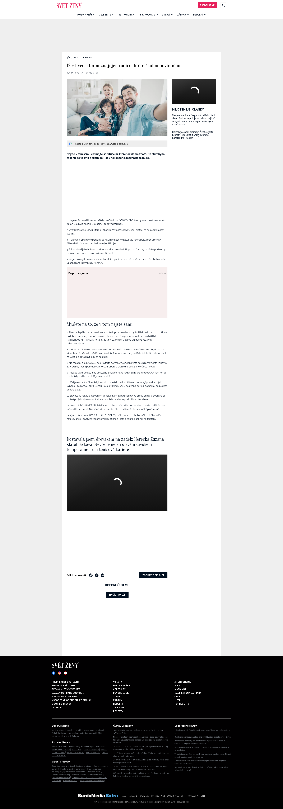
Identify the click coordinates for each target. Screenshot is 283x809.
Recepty (118, 711)
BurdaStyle (173, 796)
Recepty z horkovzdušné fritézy (92, 780)
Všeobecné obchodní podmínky (72, 700)
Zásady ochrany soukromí (68, 693)
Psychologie (147, 15)
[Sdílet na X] (96, 575)
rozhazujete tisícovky (155, 363)
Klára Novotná (75, 73)
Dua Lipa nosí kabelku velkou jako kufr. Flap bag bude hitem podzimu (203, 737)
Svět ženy (144, 796)
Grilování (75, 736)
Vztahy (78, 57)
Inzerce (57, 707)
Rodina (89, 57)
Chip (177, 696)
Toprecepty (182, 704)
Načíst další (117, 595)
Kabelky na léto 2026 (75, 752)
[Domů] (69, 5)
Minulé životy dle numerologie (81, 747)
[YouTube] (65, 673)
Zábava (181, 15)
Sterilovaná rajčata (83, 766)
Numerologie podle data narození (82, 733)
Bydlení (198, 15)
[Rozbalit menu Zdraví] (171, 15)
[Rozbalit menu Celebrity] (112, 15)
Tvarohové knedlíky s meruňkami (73, 769)
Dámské (155, 796)
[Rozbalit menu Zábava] (187, 15)
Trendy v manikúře (59, 747)
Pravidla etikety (58, 730)
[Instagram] (59, 673)
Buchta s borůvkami (60, 775)
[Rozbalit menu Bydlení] (204, 15)
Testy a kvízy (89, 730)
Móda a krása (85, 15)
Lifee (178, 700)
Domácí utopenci (70, 780)
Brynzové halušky (95, 772)
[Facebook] (53, 673)
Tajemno (118, 707)
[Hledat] (223, 5)
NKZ (163, 796)
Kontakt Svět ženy (63, 685)
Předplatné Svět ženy (65, 682)
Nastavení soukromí (65, 696)
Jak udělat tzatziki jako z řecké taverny (86, 775)
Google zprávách (119, 144)
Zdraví (166, 15)
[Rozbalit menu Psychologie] (156, 15)
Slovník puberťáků (74, 730)
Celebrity (105, 15)
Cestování (62, 733)
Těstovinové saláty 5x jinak (63, 766)
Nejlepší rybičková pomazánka (72, 772)
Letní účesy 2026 (93, 752)
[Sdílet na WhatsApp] (102, 575)
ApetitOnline (183, 682)
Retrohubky (126, 15)
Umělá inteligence (91, 750)
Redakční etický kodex (66, 689)
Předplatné (207, 5)
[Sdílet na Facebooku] (91, 575)
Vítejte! (67, 736)
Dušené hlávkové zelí (61, 778)
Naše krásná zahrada (188, 693)
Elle (177, 685)
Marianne (180, 689)
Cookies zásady (61, 704)
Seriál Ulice (76, 750)
